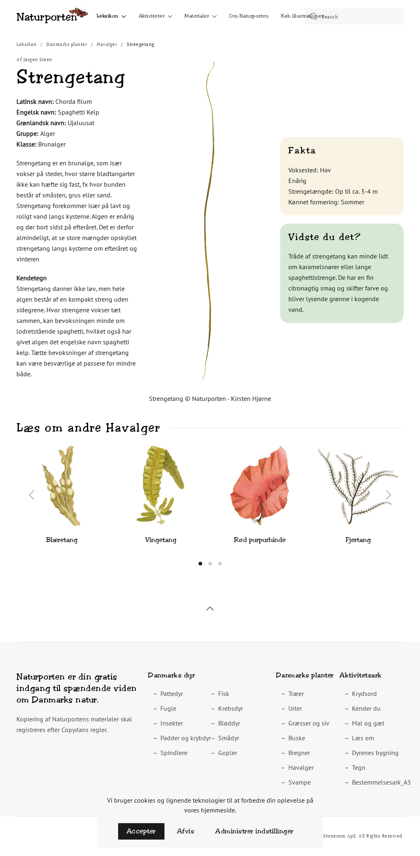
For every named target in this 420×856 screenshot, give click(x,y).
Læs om (363, 738)
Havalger (301, 767)
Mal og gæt (368, 723)
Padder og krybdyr (185, 738)
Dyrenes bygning (375, 752)
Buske (296, 738)
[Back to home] (52, 16)
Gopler (227, 752)
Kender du (366, 708)
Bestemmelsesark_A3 (381, 782)
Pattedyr (171, 693)
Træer (296, 693)
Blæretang (62, 540)
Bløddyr (229, 723)
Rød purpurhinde (259, 540)
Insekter (171, 723)
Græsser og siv (308, 723)
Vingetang (160, 540)
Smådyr (228, 738)
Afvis (185, 831)
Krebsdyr (230, 708)
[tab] (200, 563)
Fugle (168, 708)
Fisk (223, 693)
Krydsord (364, 693)
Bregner (299, 752)
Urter (295, 708)
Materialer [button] (197, 16)
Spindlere (173, 752)
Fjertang (358, 540)
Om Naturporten (249, 16)
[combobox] (354, 16)
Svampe (299, 782)
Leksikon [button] (108, 16)
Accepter (141, 831)
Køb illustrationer (302, 16)
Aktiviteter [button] (152, 16)
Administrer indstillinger (254, 831)
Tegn (358, 767)
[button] (210, 220)
